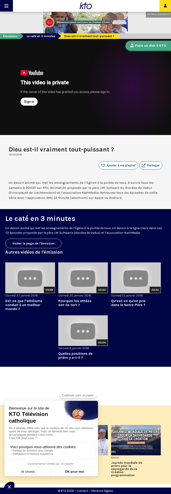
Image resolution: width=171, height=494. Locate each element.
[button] (150, 165)
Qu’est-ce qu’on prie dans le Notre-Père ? (128, 303)
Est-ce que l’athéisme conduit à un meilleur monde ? (23, 305)
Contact (82, 490)
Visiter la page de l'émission (33, 243)
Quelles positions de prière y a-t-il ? (75, 355)
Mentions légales (102, 490)
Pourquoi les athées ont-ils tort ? (75, 303)
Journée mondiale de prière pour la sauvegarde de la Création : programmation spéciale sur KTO (126, 469)
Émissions (10, 36)
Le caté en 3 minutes (41, 36)
